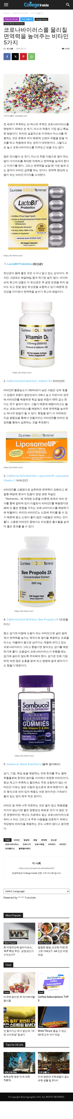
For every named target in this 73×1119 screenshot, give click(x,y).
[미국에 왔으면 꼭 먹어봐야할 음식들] (19, 983)
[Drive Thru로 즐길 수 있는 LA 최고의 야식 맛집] (54, 1017)
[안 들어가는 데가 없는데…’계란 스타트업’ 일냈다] (19, 1017)
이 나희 (10, 48)
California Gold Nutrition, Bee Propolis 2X (32, 619)
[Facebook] (7, 56)
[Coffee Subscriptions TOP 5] (54, 983)
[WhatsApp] (31, 56)
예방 (35, 840)
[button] (6, 5)
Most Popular (10, 943)
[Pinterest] (23, 56)
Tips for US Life (20, 13)
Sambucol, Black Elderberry (24, 764)
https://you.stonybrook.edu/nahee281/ (36, 868)
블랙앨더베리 (24, 848)
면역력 (44, 840)
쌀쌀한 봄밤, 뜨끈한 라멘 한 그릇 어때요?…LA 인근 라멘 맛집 (53, 951)
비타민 (17, 840)
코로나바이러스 (12, 844)
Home (7, 13)
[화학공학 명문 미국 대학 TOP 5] (19, 1063)
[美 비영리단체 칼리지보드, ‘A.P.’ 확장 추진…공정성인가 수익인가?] (19, 933)
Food (7, 992)
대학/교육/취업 (11, 1072)
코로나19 (27, 844)
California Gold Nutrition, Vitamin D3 (29, 381)
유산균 (54, 840)
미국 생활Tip (37, 13)
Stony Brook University (14, 23)
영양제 (26, 840)
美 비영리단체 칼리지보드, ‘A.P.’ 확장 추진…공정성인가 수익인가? (19, 951)
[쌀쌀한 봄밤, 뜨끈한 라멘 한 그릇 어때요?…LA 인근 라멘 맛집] (54, 933)
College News (41, 19)
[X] (15, 56)
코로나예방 (39, 844)
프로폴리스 (10, 848)
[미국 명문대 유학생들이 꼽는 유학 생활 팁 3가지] (54, 1063)
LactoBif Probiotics (19, 264)
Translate (30, 897)
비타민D (51, 844)
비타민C (62, 844)
